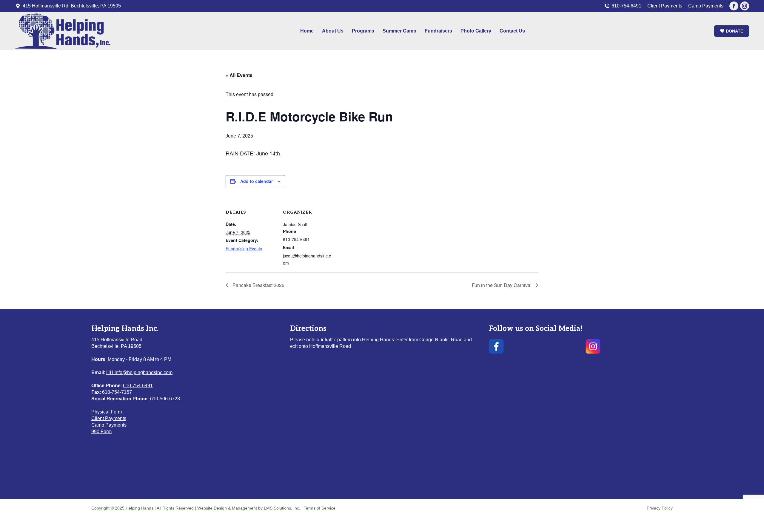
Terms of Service (319, 508)
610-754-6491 (626, 5)
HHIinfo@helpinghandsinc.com (139, 372)
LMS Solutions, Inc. (282, 508)
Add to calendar (256, 181)
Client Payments (664, 5)
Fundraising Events (244, 248)
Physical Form (106, 411)
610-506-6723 (165, 398)
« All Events (239, 75)
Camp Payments (705, 5)
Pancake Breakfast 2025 (257, 285)
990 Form (101, 431)
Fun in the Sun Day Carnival (502, 285)
